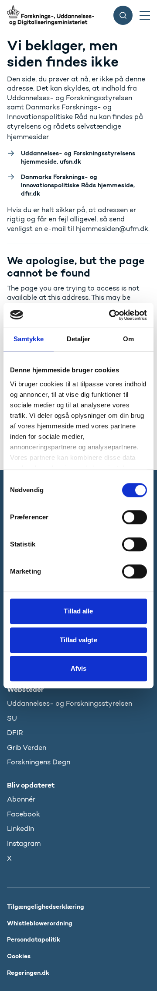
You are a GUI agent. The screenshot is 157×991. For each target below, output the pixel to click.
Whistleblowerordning (39, 923)
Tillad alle (78, 611)
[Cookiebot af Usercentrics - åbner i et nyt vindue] (111, 315)
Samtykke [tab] (29, 339)
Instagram (24, 843)
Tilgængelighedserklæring (45, 906)
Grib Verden (26, 747)
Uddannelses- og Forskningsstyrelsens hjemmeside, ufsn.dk (78, 157)
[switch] (134, 517)
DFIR (15, 732)
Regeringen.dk (28, 973)
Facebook (23, 814)
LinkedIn (20, 828)
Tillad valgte (78, 640)
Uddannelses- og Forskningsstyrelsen (69, 703)
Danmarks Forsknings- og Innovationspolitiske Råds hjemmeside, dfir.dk (78, 185)
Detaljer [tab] (79, 339)
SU (12, 718)
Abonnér (21, 799)
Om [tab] (128, 339)
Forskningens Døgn (38, 762)
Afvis (79, 668)
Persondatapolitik (33, 939)
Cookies (19, 956)
